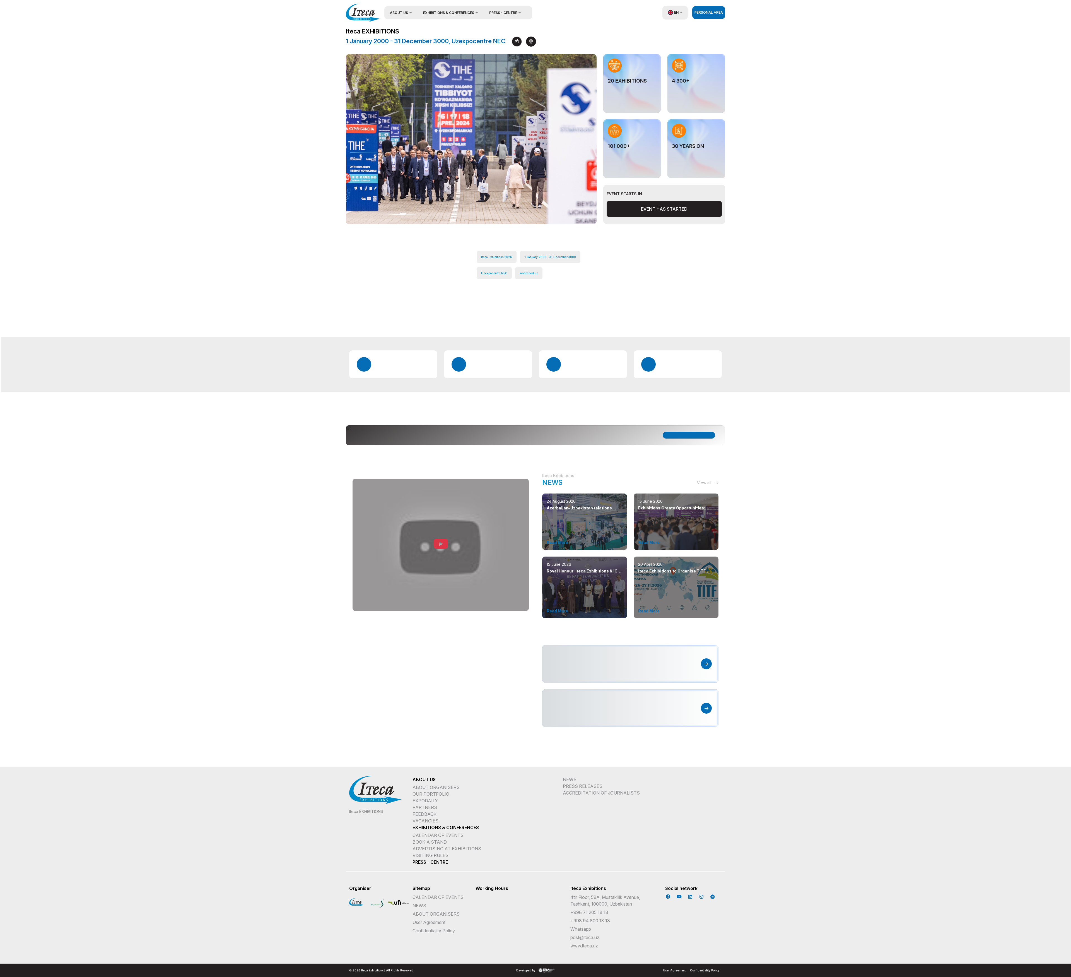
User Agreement (429, 922)
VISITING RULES (430, 855)
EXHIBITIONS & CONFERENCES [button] (448, 13)
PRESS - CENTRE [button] (503, 13)
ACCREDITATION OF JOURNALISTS (601, 793)
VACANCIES (425, 821)
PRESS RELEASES (582, 786)
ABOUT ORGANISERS (436, 787)
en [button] (676, 12)
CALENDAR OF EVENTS (438, 835)
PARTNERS (425, 807)
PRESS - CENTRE (430, 862)
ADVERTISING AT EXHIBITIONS (447, 848)
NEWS (569, 779)
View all (704, 482)
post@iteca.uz (584, 937)
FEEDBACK (424, 814)
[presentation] (571, 211)
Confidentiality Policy (434, 930)
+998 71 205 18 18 (589, 912)
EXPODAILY (425, 800)
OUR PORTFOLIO (431, 794)
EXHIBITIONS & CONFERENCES (446, 827)
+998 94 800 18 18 (590, 920)
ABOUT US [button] (399, 13)
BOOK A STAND (430, 842)
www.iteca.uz (584, 946)
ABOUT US (424, 779)
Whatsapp (580, 929)
